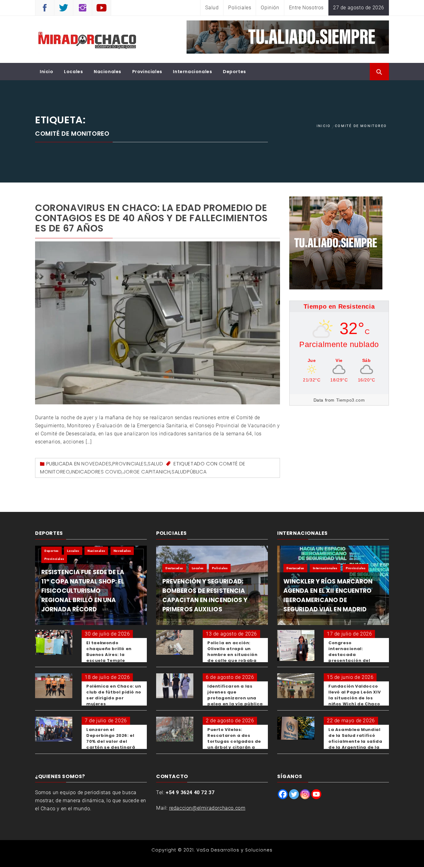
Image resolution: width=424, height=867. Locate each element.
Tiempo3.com (350, 400)
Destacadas (174, 568)
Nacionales (107, 71)
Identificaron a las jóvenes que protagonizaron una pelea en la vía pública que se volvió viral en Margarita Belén (235, 701)
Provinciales (147, 71)
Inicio (46, 71)
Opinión (270, 8)
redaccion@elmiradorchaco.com (207, 808)
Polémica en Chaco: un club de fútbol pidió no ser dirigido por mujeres (113, 695)
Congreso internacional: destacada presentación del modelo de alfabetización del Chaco (351, 660)
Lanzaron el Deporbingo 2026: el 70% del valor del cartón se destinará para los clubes (110, 741)
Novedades (96, 463)
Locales (73, 71)
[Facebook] (283, 794)
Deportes (234, 71)
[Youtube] (316, 794)
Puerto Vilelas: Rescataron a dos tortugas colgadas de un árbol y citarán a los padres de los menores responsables (235, 744)
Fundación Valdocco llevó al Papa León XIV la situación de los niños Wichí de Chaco (354, 695)
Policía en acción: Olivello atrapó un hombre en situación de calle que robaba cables (232, 654)
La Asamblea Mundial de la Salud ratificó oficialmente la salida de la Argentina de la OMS (355, 741)
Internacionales (192, 71)
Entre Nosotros (306, 8)
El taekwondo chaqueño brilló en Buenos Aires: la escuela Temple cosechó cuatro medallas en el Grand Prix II (112, 660)
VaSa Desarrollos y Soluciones (234, 850)
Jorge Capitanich (147, 471)
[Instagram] (305, 794)
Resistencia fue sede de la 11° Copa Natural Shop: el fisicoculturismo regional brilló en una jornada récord (82, 591)
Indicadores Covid (96, 471)
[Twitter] (294, 794)
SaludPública (189, 471)
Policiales (239, 8)
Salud (212, 8)
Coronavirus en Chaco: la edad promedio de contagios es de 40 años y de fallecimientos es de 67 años (151, 218)
